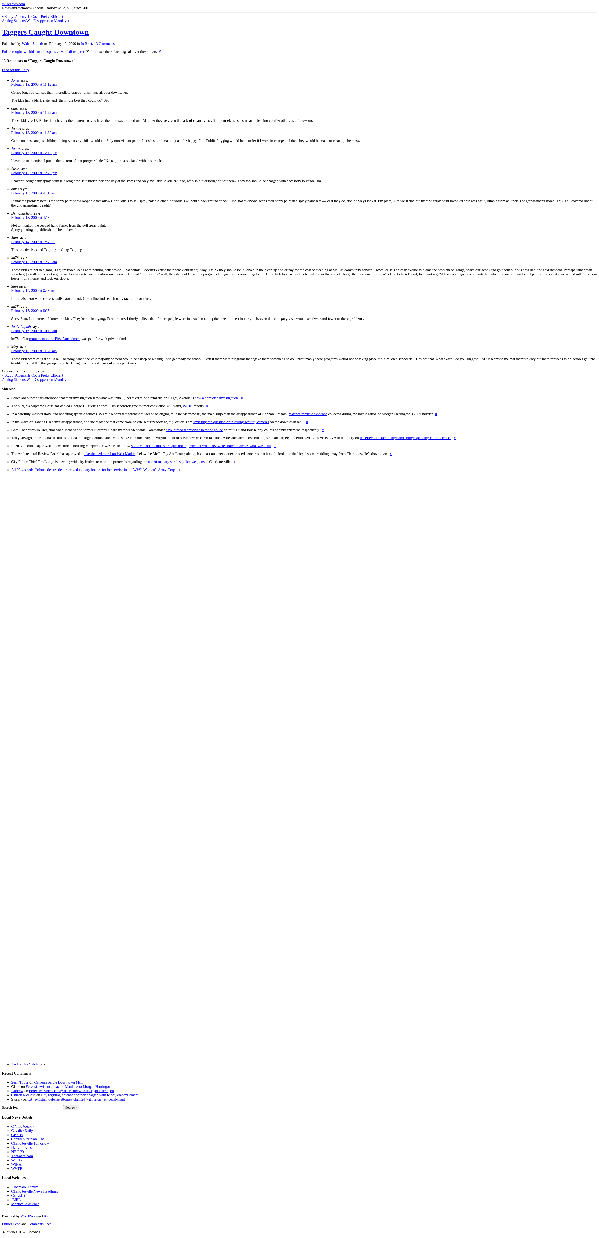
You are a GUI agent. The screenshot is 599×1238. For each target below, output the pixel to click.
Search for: (10, 1107)
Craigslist (18, 1195)
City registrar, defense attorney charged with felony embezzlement (89, 1095)
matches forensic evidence (308, 414)
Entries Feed (11, 1224)
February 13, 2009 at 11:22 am (34, 113)
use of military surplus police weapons (176, 462)
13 (104, 44)
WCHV (17, 1160)
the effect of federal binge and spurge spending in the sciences (405, 438)
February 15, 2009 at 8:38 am (33, 291)
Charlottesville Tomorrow (30, 1143)
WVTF (16, 1169)
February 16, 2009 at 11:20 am (34, 351)
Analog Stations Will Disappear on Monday (35, 21)
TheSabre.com (22, 1156)
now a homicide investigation (216, 398)
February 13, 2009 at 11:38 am (34, 133)
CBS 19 (17, 1135)
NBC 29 (17, 1152)
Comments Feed (40, 1224)
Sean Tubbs (20, 1082)
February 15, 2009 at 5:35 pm (33, 311)
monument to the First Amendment (54, 339)
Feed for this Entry (15, 70)
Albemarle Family (24, 1187)
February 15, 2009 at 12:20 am (34, 262)
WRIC (188, 406)
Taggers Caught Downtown (45, 32)
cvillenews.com (13, 4)
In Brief (86, 44)
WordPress (29, 1216)
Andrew (17, 1091)
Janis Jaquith (21, 327)
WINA (16, 1164)
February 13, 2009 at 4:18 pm (33, 217)
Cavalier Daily (22, 1131)
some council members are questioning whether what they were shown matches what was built (201, 446)
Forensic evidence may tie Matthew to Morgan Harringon (68, 1087)
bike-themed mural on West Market (109, 454)
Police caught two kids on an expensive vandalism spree (43, 52)
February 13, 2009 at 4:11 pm (33, 193)
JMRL (16, 1200)
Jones (15, 80)
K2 (46, 1216)
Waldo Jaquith (32, 44)
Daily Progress (22, 1147)
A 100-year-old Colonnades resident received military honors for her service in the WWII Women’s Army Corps (93, 470)
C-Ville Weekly (22, 1126)
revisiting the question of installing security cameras (231, 422)
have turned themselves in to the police (194, 430)
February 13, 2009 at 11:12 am (34, 84)
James (16, 149)
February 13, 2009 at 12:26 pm (34, 173)
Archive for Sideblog (26, 1064)
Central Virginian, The (27, 1139)
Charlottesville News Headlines (34, 1191)
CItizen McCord (23, 1095)
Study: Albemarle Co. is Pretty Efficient (32, 17)
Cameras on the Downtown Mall (58, 1082)
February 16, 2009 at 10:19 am (34, 331)
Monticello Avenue (25, 1204)
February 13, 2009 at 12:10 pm (34, 153)
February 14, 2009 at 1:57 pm (33, 242)
